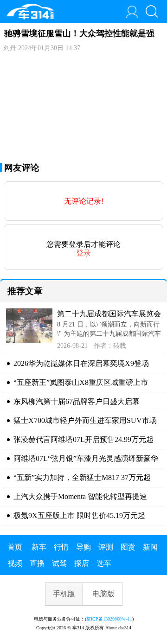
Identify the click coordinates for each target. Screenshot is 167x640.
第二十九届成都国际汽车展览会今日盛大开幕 (109, 315)
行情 (61, 547)
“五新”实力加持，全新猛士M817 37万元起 (82, 477)
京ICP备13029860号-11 (109, 618)
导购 (83, 547)
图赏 (128, 547)
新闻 (150, 547)
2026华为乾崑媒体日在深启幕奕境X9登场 (81, 363)
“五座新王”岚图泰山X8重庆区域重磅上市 (80, 382)
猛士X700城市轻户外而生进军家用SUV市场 (85, 420)
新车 (39, 547)
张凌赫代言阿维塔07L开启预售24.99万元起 (83, 439)
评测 (105, 547)
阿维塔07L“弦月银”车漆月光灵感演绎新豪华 (85, 458)
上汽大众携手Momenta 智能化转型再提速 (80, 496)
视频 (14, 563)
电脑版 (103, 594)
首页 (14, 547)
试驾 (59, 563)
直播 (37, 563)
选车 (103, 563)
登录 (83, 253)
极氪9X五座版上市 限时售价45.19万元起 (79, 515)
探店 (81, 563)
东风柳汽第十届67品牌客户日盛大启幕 (76, 401)
